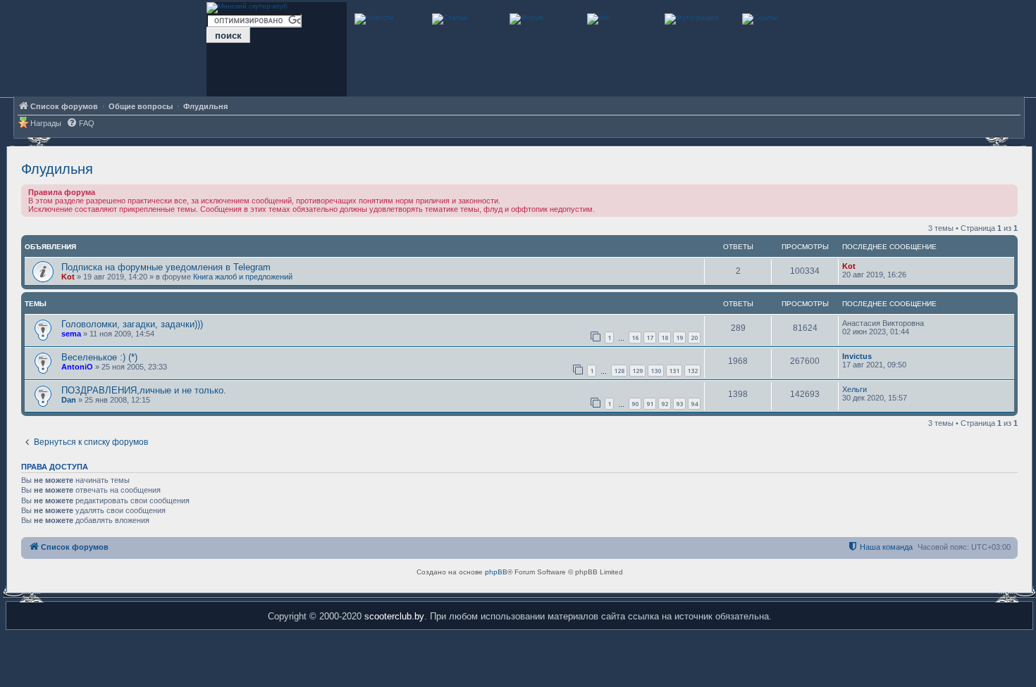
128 (619, 370)
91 (649, 403)
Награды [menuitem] (45, 123)
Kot (68, 276)
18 (664, 337)
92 (664, 403)
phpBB (496, 572)
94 (694, 403)
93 (679, 403)
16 (635, 337)
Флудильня (57, 169)
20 (694, 337)
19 (679, 337)
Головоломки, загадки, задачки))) (132, 324)
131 (674, 370)
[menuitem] (80, 124)
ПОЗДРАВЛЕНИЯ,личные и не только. (143, 390)
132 (692, 370)
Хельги (854, 389)
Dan (68, 400)
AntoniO (77, 367)
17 (649, 337)
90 (635, 403)
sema (71, 333)
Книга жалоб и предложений (242, 276)
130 (655, 370)
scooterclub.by (394, 616)
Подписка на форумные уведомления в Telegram (166, 267)
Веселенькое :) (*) (99, 357)
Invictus (857, 356)
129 (637, 370)
